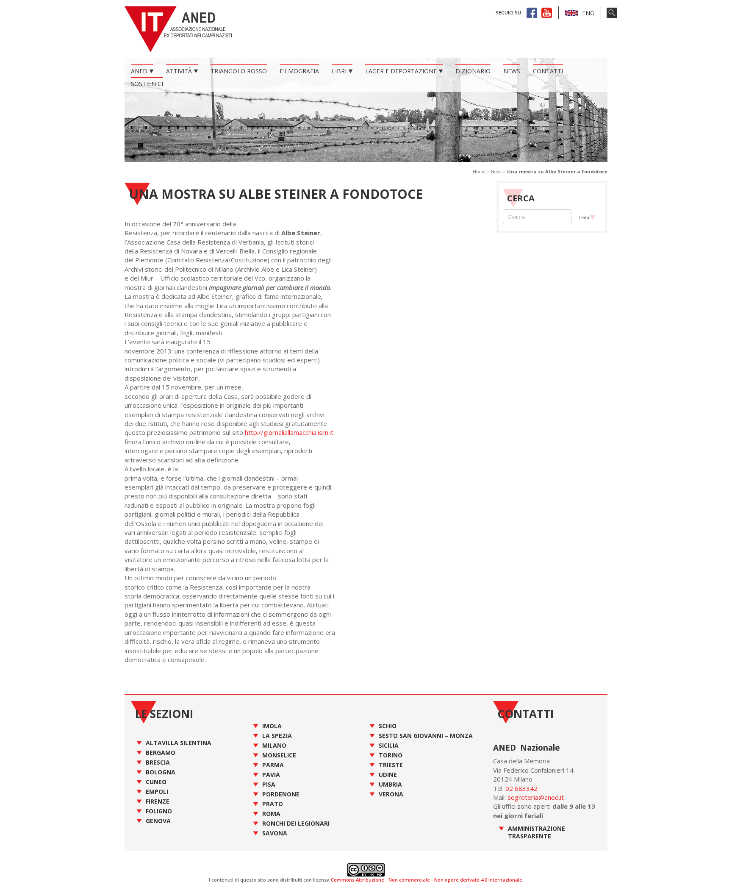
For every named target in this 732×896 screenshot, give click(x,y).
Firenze (157, 801)
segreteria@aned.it (535, 797)
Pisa (268, 784)
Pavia (271, 775)
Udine (388, 775)
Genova (158, 821)
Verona (391, 794)
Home (479, 171)
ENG (588, 13)
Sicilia (389, 745)
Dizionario (473, 71)
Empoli (157, 791)
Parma (273, 765)
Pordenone (280, 794)
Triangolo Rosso (239, 71)
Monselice (279, 755)
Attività (179, 71)
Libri (339, 71)
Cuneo (156, 782)
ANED (139, 71)
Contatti (548, 71)
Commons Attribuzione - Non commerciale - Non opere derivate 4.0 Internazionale (426, 880)
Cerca (584, 217)
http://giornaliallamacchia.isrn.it (289, 432)
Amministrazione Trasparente (536, 832)
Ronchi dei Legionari (296, 823)
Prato (272, 804)
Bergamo (160, 753)
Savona (274, 833)
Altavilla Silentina (178, 743)
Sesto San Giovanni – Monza (426, 736)
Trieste (391, 765)
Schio (387, 726)
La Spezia (277, 736)
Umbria (390, 784)
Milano (274, 745)
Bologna (160, 772)
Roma (271, 814)
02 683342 (521, 788)
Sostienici (147, 84)
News (511, 71)
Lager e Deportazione (401, 71)
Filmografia (299, 71)
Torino (390, 755)
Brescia (158, 762)
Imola (272, 726)
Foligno (159, 811)
